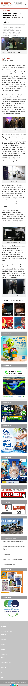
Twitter (3, 649)
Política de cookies (5, 667)
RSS (2, 677)
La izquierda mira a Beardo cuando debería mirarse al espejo (12, 553)
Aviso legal (3, 657)
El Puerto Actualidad (10, 682)
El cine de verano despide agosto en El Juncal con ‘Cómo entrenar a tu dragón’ (14, 563)
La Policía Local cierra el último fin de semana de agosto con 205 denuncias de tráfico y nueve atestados (14, 548)
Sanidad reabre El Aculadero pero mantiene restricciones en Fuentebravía (13, 542)
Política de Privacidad (6, 662)
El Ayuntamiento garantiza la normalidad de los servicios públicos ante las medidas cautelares (13, 558)
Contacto (3, 672)
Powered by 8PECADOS (21, 682)
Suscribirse (3, 626)
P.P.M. (9, 58)
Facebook (3, 634)
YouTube (3, 644)
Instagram (3, 639)
